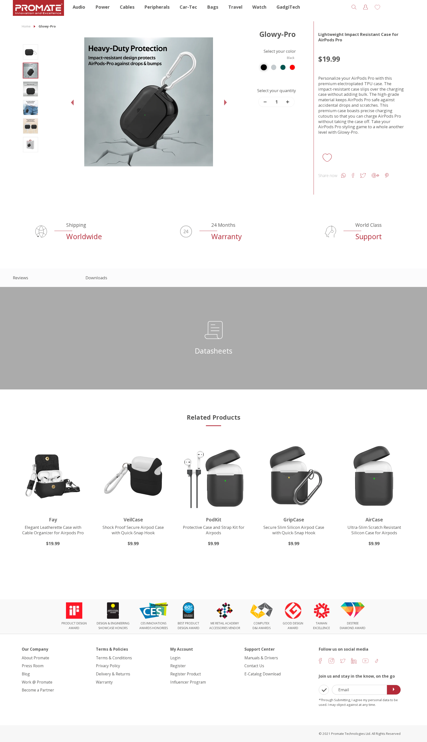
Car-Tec (188, 7)
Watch (259, 7)
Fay (53, 519)
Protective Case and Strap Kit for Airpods (213, 530)
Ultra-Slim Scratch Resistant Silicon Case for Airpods (374, 530)
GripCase (293, 519)
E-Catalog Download (262, 674)
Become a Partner (38, 690)
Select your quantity (276, 90)
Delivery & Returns (113, 674)
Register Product (185, 674)
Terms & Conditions (114, 658)
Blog (26, 674)
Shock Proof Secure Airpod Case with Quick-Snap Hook (133, 530)
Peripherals (157, 7)
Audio (79, 7)
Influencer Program (188, 682)
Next (226, 107)
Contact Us (254, 666)
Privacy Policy (108, 666)
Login (175, 658)
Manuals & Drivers (261, 658)
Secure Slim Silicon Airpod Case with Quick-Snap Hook (293, 530)
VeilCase (133, 519)
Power (102, 7)
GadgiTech (288, 7)
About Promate (35, 658)
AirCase (374, 519)
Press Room (32, 666)
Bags (212, 7)
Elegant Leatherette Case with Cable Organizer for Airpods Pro (53, 530)
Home (26, 26)
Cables (127, 7)
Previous (73, 107)
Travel (235, 7)
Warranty (104, 682)
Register (178, 666)
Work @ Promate (37, 682)
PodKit (213, 519)
